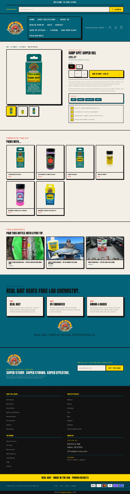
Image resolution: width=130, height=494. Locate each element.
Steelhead (70, 408)
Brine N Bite (10, 408)
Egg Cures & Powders (12, 412)
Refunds (67, 485)
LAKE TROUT (90, 99)
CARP (73, 99)
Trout (69, 412)
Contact (8, 466)
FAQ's (8, 462)
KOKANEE (81, 99)
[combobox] (64, 9)
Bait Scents (10, 404)
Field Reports (10, 458)
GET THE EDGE (115, 368)
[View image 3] (34, 111)
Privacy (56, 485)
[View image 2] (23, 111)
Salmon (69, 404)
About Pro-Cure (11, 441)
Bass (68, 416)
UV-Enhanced (10, 420)
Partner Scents (11, 416)
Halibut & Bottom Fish (74, 429)
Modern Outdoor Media (66, 492)
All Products (14, 47)
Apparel (8, 425)
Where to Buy (10, 449)
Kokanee (69, 420)
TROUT (98, 99)
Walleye (69, 399)
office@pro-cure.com (77, 451)
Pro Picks (9, 445)
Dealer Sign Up (10, 453)
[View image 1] (11, 111)
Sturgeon (70, 425)
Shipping (73, 485)
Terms (61, 485)
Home (7, 47)
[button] (47, 19)
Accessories (10, 429)
